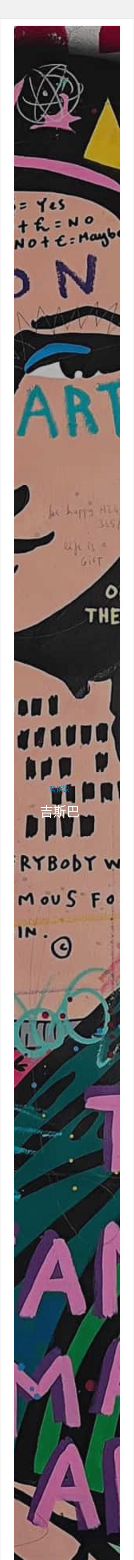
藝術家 (60, 789)
